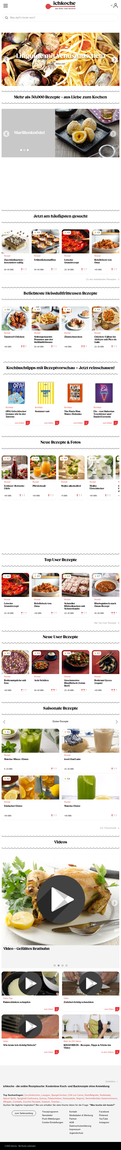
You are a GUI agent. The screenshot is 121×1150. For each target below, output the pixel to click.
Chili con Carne (75, 1095)
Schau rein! (60, 64)
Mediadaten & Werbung (81, 1115)
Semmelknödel (92, 1098)
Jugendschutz (76, 1133)
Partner (73, 1118)
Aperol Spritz (9, 1098)
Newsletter (47, 1115)
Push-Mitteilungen (51, 1118)
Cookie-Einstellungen (52, 1122)
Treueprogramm (50, 1111)
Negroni (80, 1098)
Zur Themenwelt (108, 828)
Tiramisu (55, 1101)
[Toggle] (114, 5)
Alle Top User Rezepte (105, 623)
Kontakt (73, 1111)
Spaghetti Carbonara (27, 1098)
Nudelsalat (105, 1095)
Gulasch (46, 1101)
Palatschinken (55, 1098)
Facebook (104, 1111)
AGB (71, 1122)
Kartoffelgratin (92, 1095)
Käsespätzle (69, 1098)
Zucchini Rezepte (31, 1101)
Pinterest (103, 1115)
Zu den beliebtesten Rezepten (101, 279)
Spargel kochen (59, 1095)
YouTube (103, 1118)
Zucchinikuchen (32, 1095)
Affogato (7, 1101)
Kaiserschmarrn (109, 1098)
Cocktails (17, 1101)
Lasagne (45, 1095)
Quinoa (42, 1098)
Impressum (75, 1129)
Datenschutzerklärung (80, 1126)
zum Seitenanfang (24, 1113)
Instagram (104, 1122)
